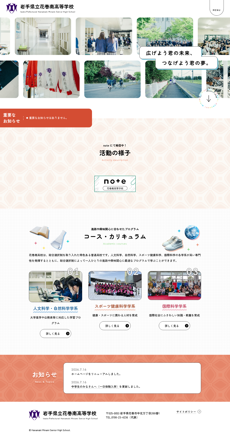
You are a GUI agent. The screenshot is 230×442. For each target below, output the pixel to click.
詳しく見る (53, 334)
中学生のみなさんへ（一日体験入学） (95, 386)
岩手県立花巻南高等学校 (69, 413)
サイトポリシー (186, 412)
